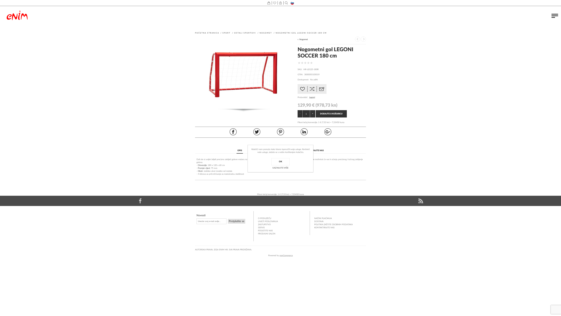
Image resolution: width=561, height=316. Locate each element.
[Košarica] (269, 3)
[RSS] (420, 201)
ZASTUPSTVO (264, 225)
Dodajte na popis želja (302, 89)
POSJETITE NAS (265, 231)
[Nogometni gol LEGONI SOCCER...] (363, 39)
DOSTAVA (318, 221)
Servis (261, 228)
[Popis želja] (275, 3)
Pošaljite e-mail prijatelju (322, 89)
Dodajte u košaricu (331, 114)
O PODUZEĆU (264, 218)
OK (280, 162)
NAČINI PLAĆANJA (323, 218)
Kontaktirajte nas (324, 228)
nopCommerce (286, 256)
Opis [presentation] (239, 151)
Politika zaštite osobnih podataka (333, 225)
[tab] (240, 151)
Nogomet (303, 39)
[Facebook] (140, 201)
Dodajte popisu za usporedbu (312, 89)
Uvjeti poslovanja (268, 221)
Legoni (312, 97)
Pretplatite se (236, 221)
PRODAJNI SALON (266, 234)
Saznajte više (280, 168)
